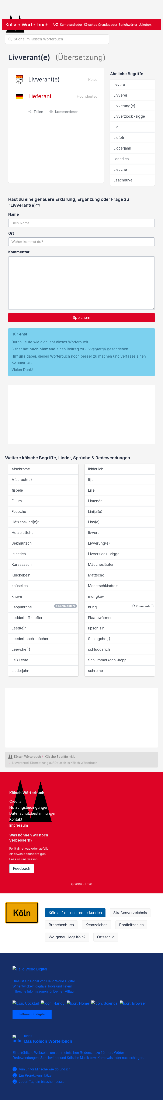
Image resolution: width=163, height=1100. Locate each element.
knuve (17, 596)
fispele (17, 490)
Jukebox (145, 25)
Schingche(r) (99, 639)
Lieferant (40, 96)
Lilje (91, 490)
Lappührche (44, 606)
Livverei (120, 95)
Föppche (19, 511)
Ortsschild (106, 937)
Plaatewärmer (100, 618)
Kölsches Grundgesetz (100, 25)
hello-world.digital (32, 1014)
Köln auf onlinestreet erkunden (75, 912)
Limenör (95, 501)
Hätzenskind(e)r (25, 522)
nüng (120, 607)
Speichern (81, 317)
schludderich (99, 649)
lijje (91, 480)
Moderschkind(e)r (103, 586)
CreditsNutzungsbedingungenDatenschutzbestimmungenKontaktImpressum (32, 813)
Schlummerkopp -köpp (107, 660)
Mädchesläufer (101, 564)
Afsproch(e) (22, 480)
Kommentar (19, 252)
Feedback (21, 868)
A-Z (55, 25)
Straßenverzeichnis (130, 912)
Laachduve (123, 180)
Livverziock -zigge (129, 116)
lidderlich (121, 159)
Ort (11, 233)
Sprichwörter (128, 25)
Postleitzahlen (131, 925)
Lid (116, 127)
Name (13, 214)
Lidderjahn (122, 148)
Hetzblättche (23, 533)
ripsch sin (96, 628)
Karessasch (22, 564)
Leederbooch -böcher (30, 639)
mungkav (96, 596)
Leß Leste (20, 660)
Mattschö (96, 575)
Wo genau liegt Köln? (67, 937)
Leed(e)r (19, 628)
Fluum (17, 501)
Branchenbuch (61, 925)
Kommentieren (66, 112)
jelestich (19, 554)
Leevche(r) (21, 649)
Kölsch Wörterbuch (27, 24)
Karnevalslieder (71, 25)
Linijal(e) (95, 511)
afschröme (21, 469)
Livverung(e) (124, 106)
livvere (119, 85)
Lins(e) (94, 522)
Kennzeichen (96, 925)
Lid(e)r (119, 138)
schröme (95, 671)
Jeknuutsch (22, 543)
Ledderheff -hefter (27, 618)
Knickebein (21, 575)
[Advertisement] (57, 151)
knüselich (20, 586)
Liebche (120, 169)
